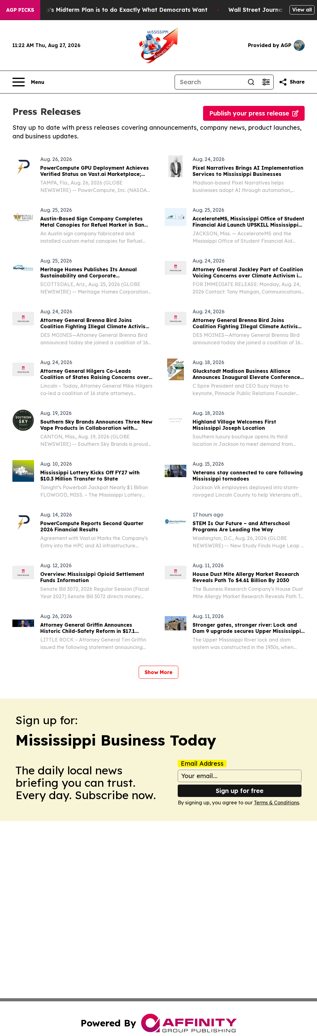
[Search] (251, 82)
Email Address (202, 763)
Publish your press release (249, 113)
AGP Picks (20, 10)
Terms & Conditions (276, 802)
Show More (158, 672)
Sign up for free (239, 790)
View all (302, 10)
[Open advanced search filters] (265, 82)
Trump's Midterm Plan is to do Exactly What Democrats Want (119, 9)
